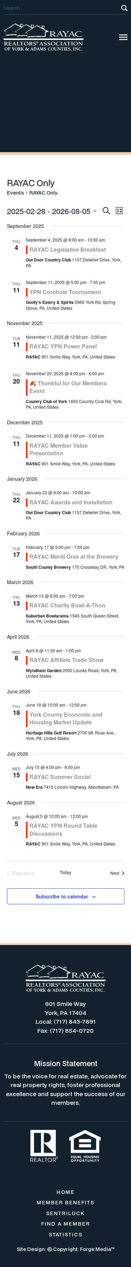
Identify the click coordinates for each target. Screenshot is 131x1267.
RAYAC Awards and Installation (70, 502)
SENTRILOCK (65, 1213)
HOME (66, 1192)
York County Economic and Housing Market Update (65, 718)
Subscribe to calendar (62, 896)
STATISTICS (65, 1234)
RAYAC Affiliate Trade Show (66, 660)
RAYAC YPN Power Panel (63, 346)
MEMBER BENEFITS (65, 1202)
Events (15, 192)
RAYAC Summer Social (59, 777)
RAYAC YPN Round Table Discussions (63, 829)
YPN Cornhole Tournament (65, 292)
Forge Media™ (97, 1249)
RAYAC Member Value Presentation (58, 449)
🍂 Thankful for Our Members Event (68, 387)
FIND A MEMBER (65, 1223)
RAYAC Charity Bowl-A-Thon (67, 605)
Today (65, 872)
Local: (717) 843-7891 (66, 1021)
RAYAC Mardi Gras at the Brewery (73, 556)
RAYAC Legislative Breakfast (67, 249)
